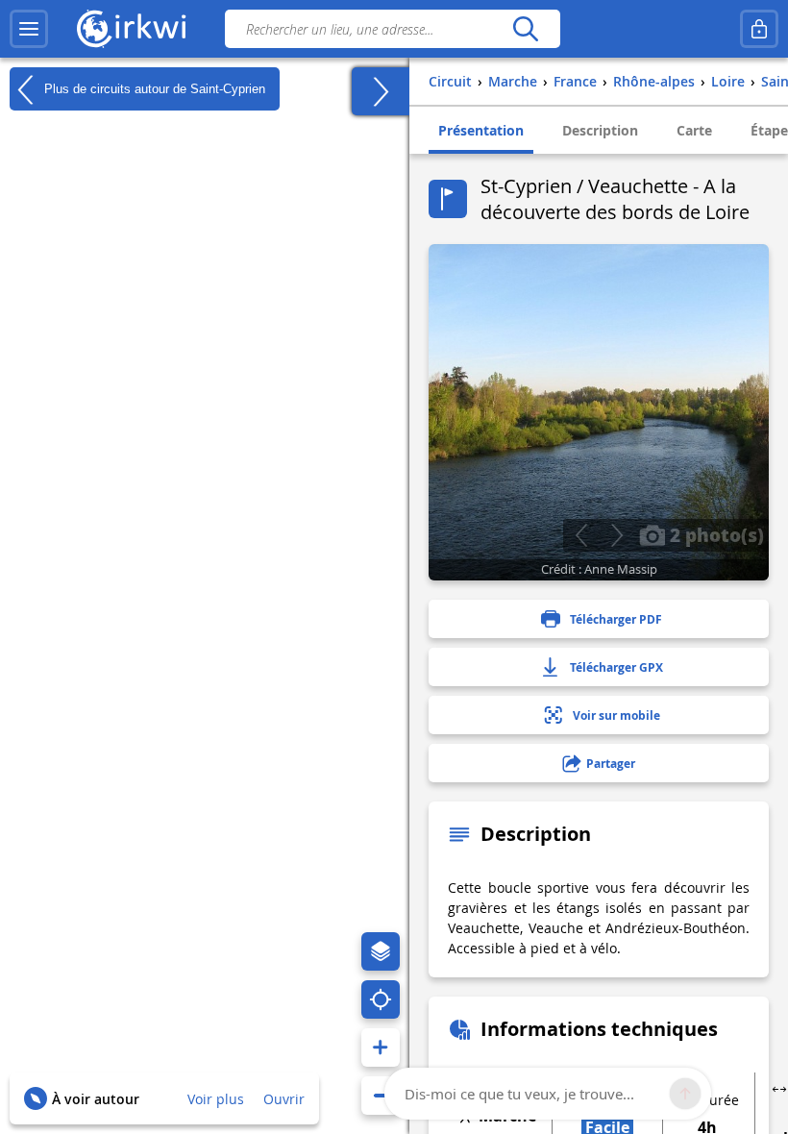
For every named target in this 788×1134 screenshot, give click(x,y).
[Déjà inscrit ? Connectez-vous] (759, 29)
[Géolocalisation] (380, 999)
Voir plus (215, 1099)
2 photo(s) (714, 534)
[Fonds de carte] (380, 951)
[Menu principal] (29, 29)
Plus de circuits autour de (152, 88)
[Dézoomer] (380, 1095)
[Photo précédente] (581, 535)
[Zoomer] (380, 1047)
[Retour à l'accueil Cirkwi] (131, 29)
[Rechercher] (525, 28)
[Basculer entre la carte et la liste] (380, 91)
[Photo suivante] (616, 535)
